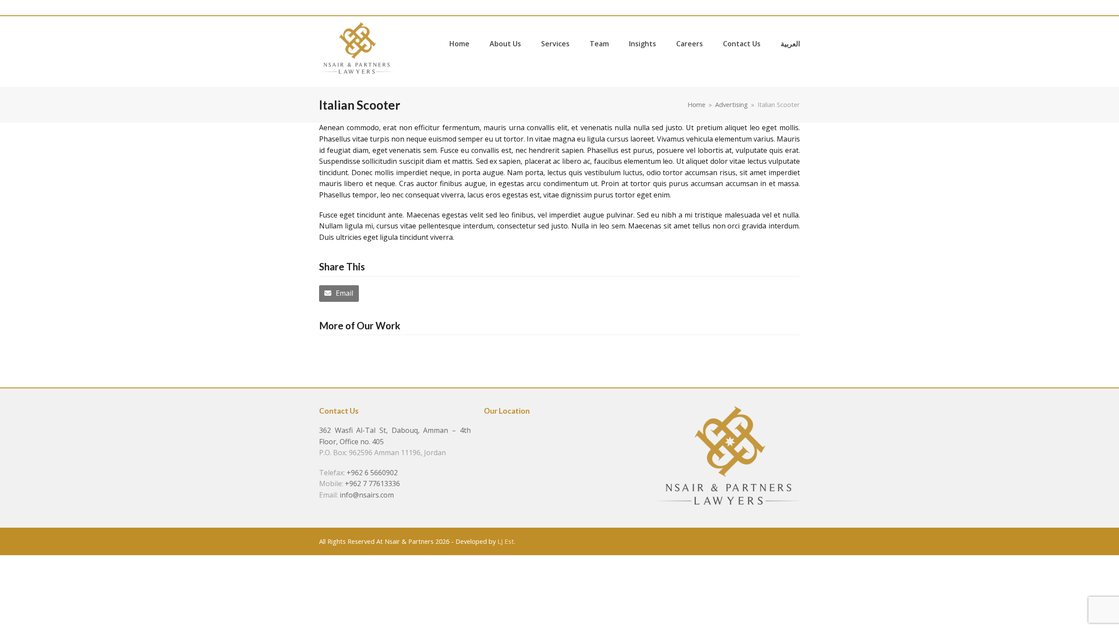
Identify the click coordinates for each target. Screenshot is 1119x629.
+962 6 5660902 (372, 472)
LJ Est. (506, 541)
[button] (339, 293)
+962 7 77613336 (372, 483)
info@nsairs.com (367, 495)
